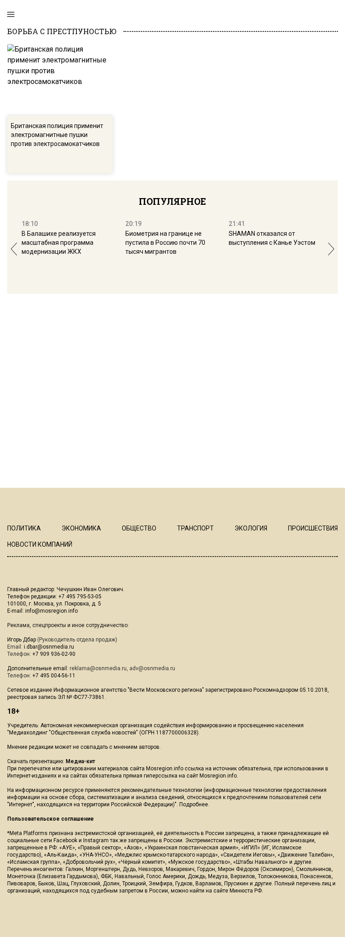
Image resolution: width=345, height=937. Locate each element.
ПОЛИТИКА (24, 528)
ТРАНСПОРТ (195, 528)
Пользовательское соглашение (50, 819)
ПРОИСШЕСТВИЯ (313, 528)
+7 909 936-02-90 (53, 654)
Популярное (172, 201)
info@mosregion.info (51, 611)
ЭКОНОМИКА (81, 528)
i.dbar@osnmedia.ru (49, 647)
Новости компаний (39, 544)
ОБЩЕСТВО (139, 528)
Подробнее (193, 804)
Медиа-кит (80, 761)
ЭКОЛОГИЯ (250, 528)
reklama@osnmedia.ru (98, 668)
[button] (14, 249)
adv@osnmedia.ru (152, 668)
